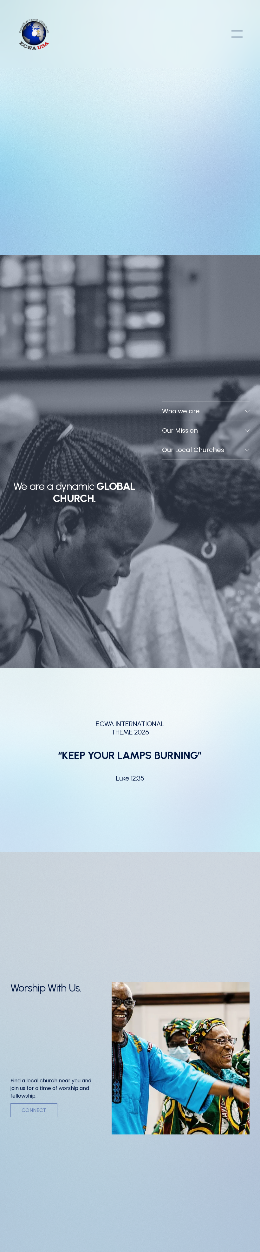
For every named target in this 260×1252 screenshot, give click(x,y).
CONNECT (34, 1110)
